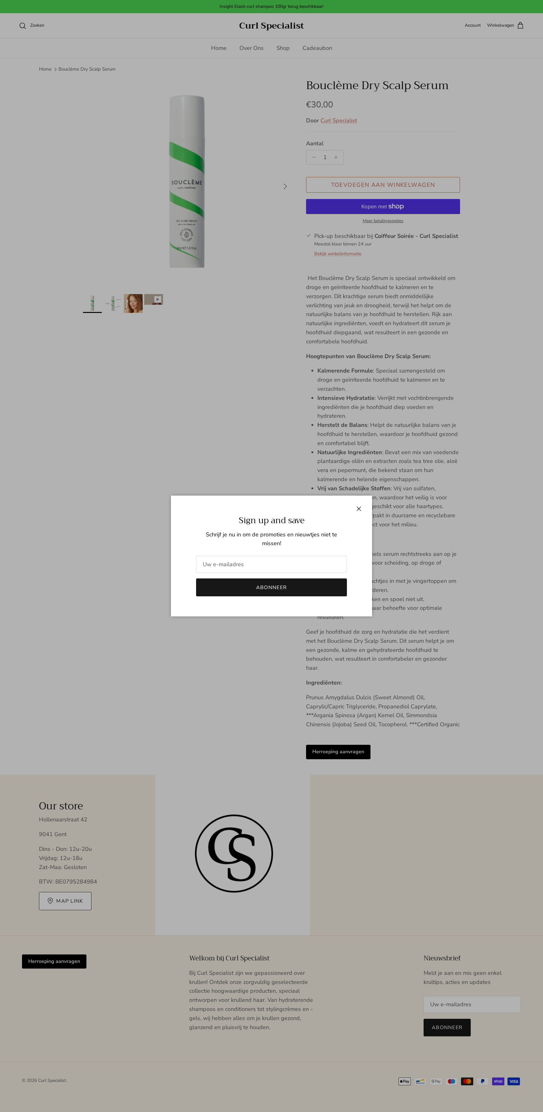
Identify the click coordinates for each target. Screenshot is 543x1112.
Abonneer (271, 587)
